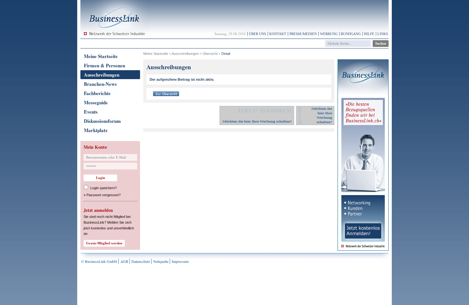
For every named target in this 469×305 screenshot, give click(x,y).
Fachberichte (97, 93)
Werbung (329, 34)
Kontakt (277, 34)
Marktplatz (96, 130)
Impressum (180, 261)
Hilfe (369, 34)
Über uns (257, 34)
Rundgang (351, 34)
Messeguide (96, 102)
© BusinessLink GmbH (99, 261)
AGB (124, 261)
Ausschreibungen (101, 74)
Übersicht (210, 54)
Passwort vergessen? (103, 195)
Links (382, 34)
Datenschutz (140, 261)
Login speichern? (103, 188)
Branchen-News (100, 83)
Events (91, 111)
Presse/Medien (303, 34)
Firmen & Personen (104, 65)
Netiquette (160, 261)
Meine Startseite (101, 56)
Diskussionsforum (102, 120)
